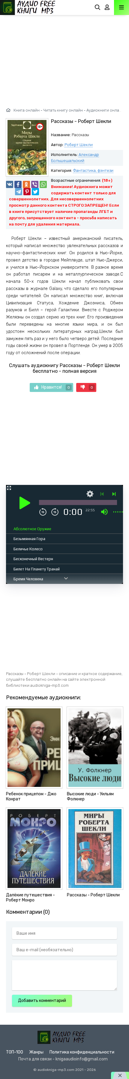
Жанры (36, 1052)
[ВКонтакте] (9, 184)
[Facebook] (18, 184)
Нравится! (55, 387)
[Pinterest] (27, 191)
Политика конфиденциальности (82, 1052)
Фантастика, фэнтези (93, 170)
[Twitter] (35, 191)
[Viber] (34, 184)
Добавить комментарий (42, 1000)
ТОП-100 (14, 1052)
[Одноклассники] (26, 184)
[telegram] (18, 191)
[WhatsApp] (43, 184)
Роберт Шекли (78, 144)
